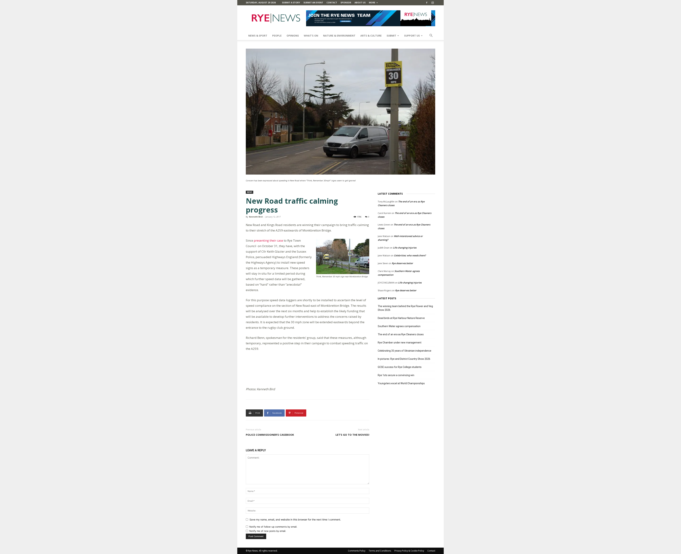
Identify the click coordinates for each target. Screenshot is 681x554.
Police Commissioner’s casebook (270, 434)
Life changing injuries (404, 247)
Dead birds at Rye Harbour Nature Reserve (401, 318)
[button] (431, 36)
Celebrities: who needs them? (410, 255)
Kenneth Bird (256, 216)
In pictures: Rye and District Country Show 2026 (404, 358)
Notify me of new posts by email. (267, 531)
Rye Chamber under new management (399, 342)
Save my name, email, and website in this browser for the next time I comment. (295, 519)
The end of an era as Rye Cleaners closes (401, 334)
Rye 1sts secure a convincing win (396, 375)
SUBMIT (391, 35)
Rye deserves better (402, 263)
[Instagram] (432, 2)
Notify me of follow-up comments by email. (273, 526)
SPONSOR (345, 2)
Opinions (293, 35)
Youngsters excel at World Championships (401, 383)
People (277, 35)
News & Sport (257, 35)
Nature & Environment (339, 35)
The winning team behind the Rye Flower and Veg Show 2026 (405, 308)
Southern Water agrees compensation (399, 326)
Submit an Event (313, 2)
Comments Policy (356, 550)
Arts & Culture (371, 35)
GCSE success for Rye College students (400, 367)
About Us (360, 2)
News (249, 192)
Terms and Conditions (380, 550)
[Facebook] (426, 2)
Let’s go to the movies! (352, 434)
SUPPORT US (412, 35)
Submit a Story (291, 2)
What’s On (311, 35)
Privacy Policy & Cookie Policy (409, 550)
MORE (372, 2)
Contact (331, 2)
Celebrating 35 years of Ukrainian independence (404, 350)
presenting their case (268, 240)
